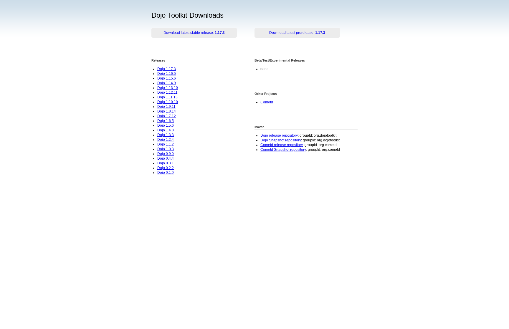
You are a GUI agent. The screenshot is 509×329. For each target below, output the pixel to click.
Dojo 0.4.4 (165, 158)
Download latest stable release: (194, 33)
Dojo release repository (279, 135)
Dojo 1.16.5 (166, 74)
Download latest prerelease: (297, 33)
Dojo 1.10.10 (167, 102)
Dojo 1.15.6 (166, 78)
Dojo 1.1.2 (165, 144)
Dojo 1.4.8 (165, 130)
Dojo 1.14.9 (166, 83)
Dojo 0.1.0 (165, 173)
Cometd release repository (281, 145)
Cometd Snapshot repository (283, 150)
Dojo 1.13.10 (167, 88)
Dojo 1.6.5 (165, 121)
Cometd (266, 102)
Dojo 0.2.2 (165, 168)
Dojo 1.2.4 (165, 140)
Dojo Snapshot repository (280, 140)
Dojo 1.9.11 (166, 107)
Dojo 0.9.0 (165, 154)
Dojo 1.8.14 (166, 111)
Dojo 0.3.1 (165, 163)
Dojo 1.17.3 (166, 69)
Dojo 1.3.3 (165, 135)
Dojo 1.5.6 (165, 125)
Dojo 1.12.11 (167, 92)
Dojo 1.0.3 (165, 149)
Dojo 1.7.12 (166, 116)
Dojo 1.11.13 (167, 97)
